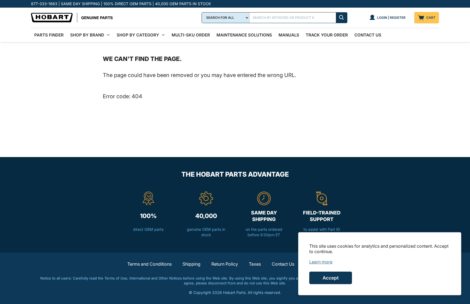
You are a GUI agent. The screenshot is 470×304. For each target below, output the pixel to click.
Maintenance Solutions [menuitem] (244, 35)
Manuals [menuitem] (289, 35)
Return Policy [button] (224, 264)
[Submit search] (341, 17)
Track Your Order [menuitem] (327, 35)
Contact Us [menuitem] (367, 35)
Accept (331, 278)
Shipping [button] (191, 264)
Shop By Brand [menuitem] (87, 35)
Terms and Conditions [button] (149, 264)
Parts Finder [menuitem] (49, 35)
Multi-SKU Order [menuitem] (191, 35)
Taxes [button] (255, 264)
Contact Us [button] (283, 264)
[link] (320, 262)
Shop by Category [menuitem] (138, 35)
